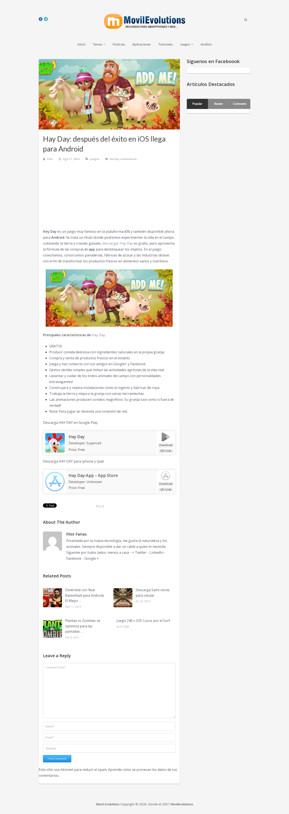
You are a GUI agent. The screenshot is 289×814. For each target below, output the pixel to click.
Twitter (141, 552)
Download (165, 445)
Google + (91, 558)
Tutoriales (165, 44)
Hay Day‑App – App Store (93, 475)
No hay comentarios (123, 159)
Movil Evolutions (108, 804)
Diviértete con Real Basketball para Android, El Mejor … (84, 595)
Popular (197, 103)
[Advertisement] (109, 196)
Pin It (100, 506)
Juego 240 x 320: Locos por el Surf (143, 620)
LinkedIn (156, 552)
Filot (50, 159)
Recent (218, 103)
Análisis (206, 44)
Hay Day (98, 335)
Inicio (81, 44)
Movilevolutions (182, 804)
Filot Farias (76, 534)
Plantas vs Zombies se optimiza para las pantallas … (82, 626)
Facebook (73, 558)
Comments (239, 103)
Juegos (185, 44)
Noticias (119, 44)
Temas (97, 44)
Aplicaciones (141, 44)
